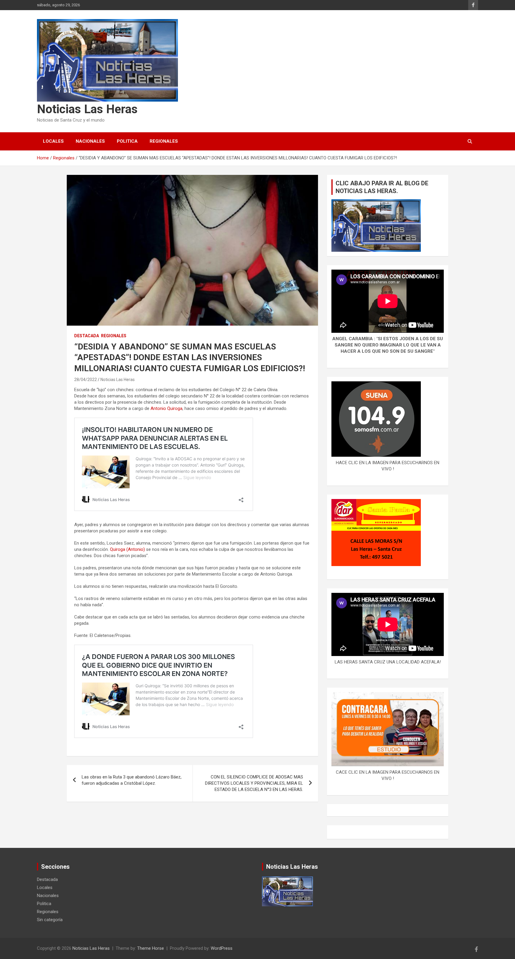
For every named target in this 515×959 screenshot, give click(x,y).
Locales (53, 141)
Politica (127, 141)
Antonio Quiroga (166, 408)
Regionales (164, 141)
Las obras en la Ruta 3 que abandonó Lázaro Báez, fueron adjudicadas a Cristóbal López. (132, 780)
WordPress (221, 948)
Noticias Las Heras (87, 109)
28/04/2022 (85, 379)
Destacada (86, 335)
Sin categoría (50, 919)
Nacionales (90, 141)
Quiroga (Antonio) (127, 549)
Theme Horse (150, 948)
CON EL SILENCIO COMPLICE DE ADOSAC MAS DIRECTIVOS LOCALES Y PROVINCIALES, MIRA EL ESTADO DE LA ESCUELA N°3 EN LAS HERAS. (254, 783)
